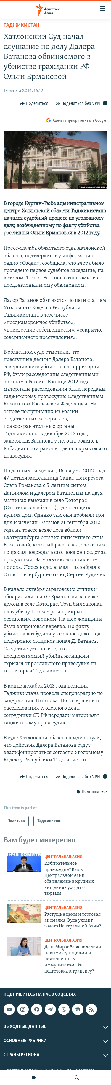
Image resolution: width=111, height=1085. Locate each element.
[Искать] (77, 1077)
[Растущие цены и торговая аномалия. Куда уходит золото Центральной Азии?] (24, 913)
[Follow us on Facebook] (36, 1009)
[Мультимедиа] (34, 1077)
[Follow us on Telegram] (50, 1009)
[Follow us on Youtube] (9, 1009)
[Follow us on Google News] (77, 1009)
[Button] (34, 103)
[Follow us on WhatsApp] (64, 1009)
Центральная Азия (63, 857)
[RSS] (91, 1009)
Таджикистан (21, 25)
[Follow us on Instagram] (22, 1009)
